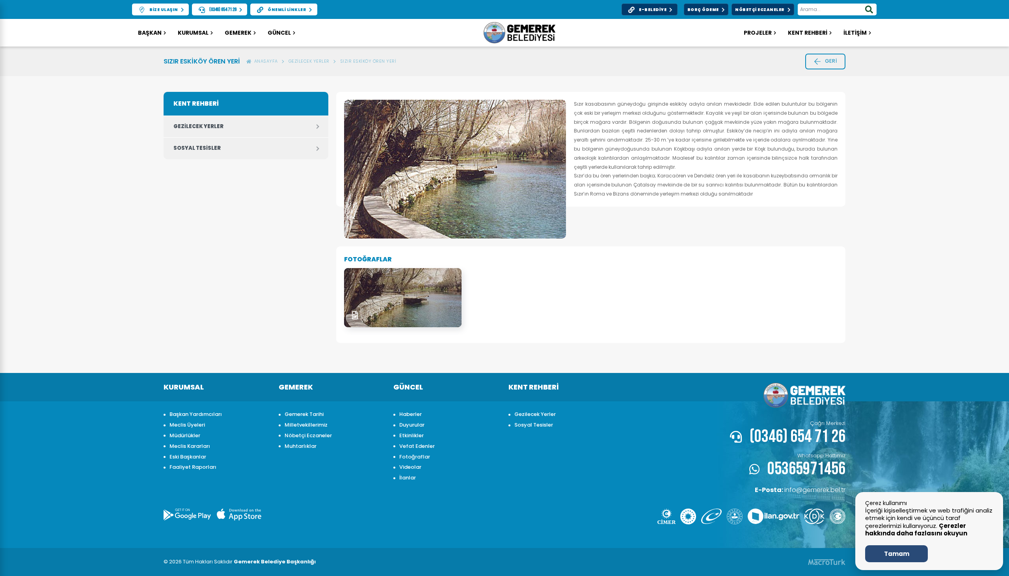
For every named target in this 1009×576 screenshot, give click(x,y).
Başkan (150, 33)
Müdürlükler (184, 435)
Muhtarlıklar (300, 446)
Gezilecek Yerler (309, 61)
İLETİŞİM (855, 33)
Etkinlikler (411, 435)
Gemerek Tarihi (304, 414)
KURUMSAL (193, 33)
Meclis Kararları (189, 446)
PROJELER (758, 33)
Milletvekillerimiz (306, 425)
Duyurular (411, 425)
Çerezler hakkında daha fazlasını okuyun (916, 530)
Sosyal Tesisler (197, 148)
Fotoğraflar (414, 456)
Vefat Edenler (417, 446)
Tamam (896, 554)
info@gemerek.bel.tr (800, 489)
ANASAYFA (264, 61)
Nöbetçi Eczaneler (308, 435)
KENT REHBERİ (807, 33)
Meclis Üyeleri (187, 425)
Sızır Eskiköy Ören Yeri (368, 61)
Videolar (410, 467)
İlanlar (407, 477)
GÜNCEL (279, 33)
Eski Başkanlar (187, 456)
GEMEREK (238, 33)
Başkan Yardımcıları (195, 414)
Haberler (410, 414)
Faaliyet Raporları (192, 467)
